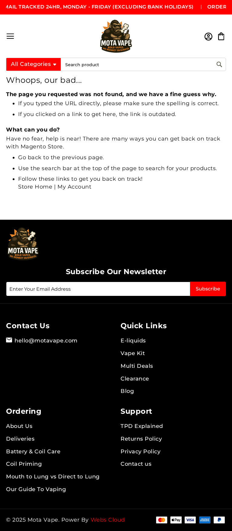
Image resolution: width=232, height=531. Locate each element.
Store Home (35, 186)
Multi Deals (137, 366)
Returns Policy (141, 438)
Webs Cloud (108, 519)
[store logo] (116, 36)
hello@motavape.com (46, 340)
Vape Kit (133, 353)
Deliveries (20, 438)
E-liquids (133, 340)
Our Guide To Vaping (36, 489)
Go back (30, 157)
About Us (19, 426)
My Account (74, 186)
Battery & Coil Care (33, 451)
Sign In (208, 36)
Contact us (136, 464)
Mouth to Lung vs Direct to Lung (53, 476)
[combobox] (143, 64)
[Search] (219, 64)
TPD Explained (142, 426)
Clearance (135, 378)
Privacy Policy (141, 451)
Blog (127, 391)
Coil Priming (24, 464)
